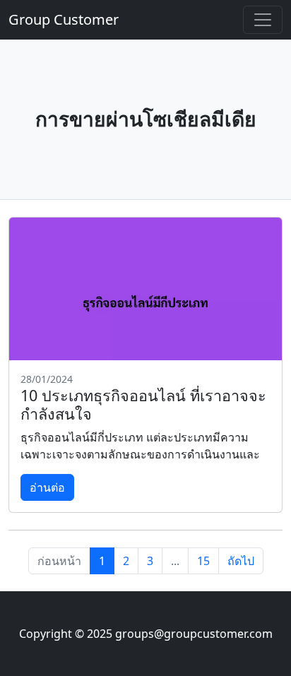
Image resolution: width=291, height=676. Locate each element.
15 (203, 561)
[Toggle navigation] (263, 20)
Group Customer (63, 19)
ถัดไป (240, 561)
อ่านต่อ (47, 487)
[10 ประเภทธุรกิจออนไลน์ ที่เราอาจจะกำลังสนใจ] (145, 289)
